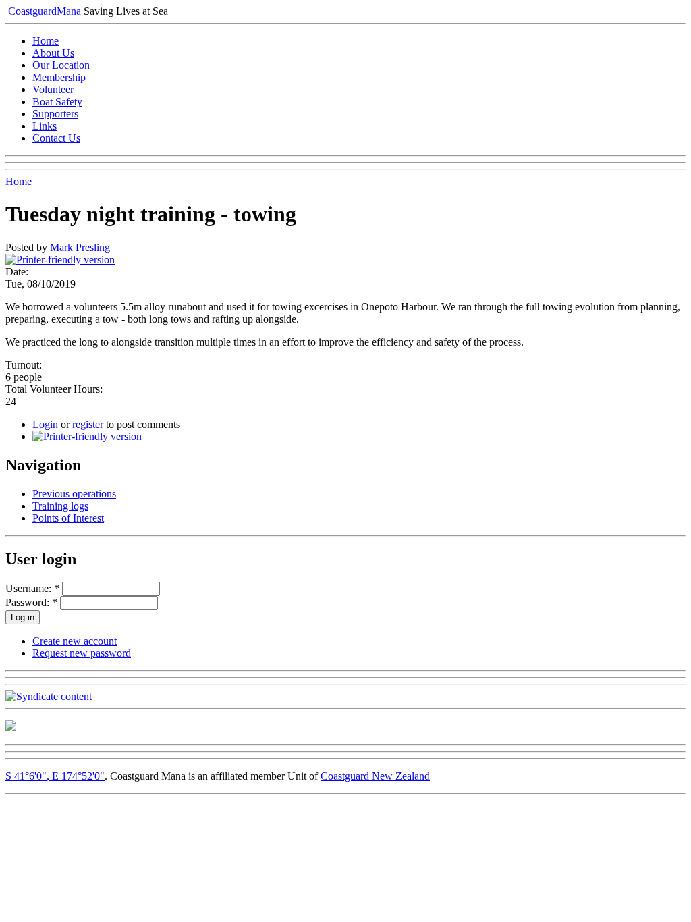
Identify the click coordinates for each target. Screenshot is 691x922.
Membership (59, 77)
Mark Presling (80, 247)
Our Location (61, 65)
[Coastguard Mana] (10, 727)
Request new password (81, 653)
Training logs (60, 506)
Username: (32, 588)
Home (45, 41)
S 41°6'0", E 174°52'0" (55, 776)
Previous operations (74, 493)
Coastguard (44, 11)
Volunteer (53, 89)
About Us (53, 53)
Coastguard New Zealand (375, 776)
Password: (31, 602)
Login (45, 424)
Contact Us (56, 138)
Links (44, 126)
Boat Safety (57, 101)
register (87, 424)
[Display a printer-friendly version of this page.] (60, 259)
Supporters (55, 113)
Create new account (74, 641)
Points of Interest (68, 518)
